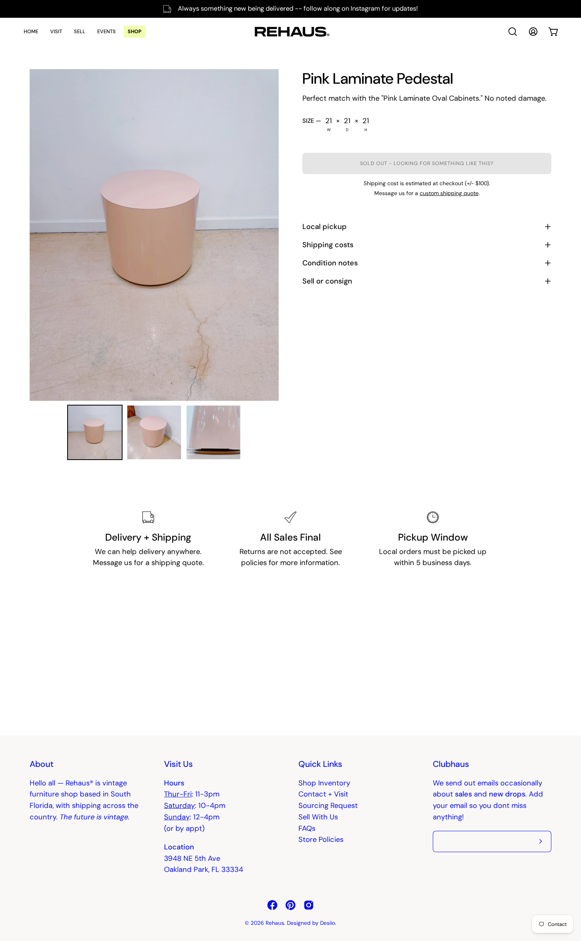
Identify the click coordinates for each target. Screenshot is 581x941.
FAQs (306, 828)
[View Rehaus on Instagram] (309, 905)
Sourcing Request (328, 805)
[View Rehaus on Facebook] (272, 905)
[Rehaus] (290, 31)
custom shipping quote (449, 193)
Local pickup (324, 226)
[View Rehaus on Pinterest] (290, 905)
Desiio (327, 922)
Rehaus (275, 922)
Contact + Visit (323, 794)
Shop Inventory (324, 783)
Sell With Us (318, 817)
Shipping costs (327, 245)
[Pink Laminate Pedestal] (95, 432)
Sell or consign (327, 281)
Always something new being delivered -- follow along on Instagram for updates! (298, 8)
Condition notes (330, 263)
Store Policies (320, 839)
